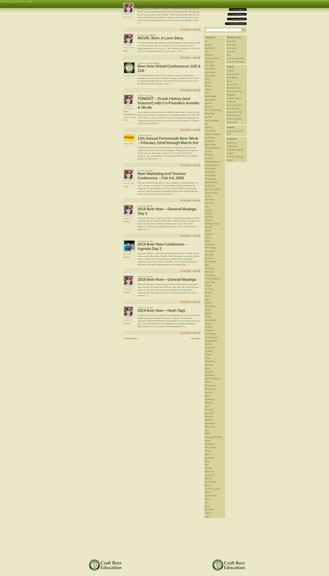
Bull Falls (208, 117)
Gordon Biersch (211, 169)
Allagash (208, 89)
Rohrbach (208, 303)
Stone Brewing (210, 334)
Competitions (210, 399)
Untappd (230, 160)
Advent (207, 499)
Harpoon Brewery (211, 182)
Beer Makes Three (234, 88)
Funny (207, 461)
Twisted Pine (209, 361)
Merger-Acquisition (212, 58)
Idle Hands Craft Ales (213, 189)
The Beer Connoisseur (235, 157)
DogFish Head (210, 144)
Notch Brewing (210, 262)
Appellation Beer (233, 74)
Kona (207, 206)
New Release (210, 62)
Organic (208, 492)
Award (207, 454)
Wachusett (209, 372)
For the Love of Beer (212, 489)
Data (206, 51)
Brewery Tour (210, 427)
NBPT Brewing (210, 248)
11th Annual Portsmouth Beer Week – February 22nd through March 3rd (168, 140)
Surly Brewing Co (211, 337)
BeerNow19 (126, 222)
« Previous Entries (130, 338)
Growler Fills (231, 102)
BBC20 (125, 51)
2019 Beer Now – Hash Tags (161, 310)
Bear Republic (210, 100)
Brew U (207, 485)
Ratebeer (230, 153)
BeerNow (153, 35)
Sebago (208, 310)
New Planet (209, 255)
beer (151, 4)
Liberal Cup (209, 217)
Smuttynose (209, 330)
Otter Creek (209, 272)
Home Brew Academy (235, 150)
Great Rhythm (210, 175)
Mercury (208, 237)
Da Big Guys (209, 141)
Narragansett (209, 244)
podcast (208, 513)
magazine (208, 468)
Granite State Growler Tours (235, 132)
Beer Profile (209, 48)
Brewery (208, 82)
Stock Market (210, 76)
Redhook (208, 286)
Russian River (210, 306)
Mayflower (209, 234)
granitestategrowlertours (130, 114)
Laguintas (208, 210)
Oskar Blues (209, 268)
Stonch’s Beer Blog (234, 119)
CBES (207, 396)
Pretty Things (210, 282)
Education (208, 403)
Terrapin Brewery (211, 341)
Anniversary (209, 410)
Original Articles (211, 496)
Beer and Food (210, 447)
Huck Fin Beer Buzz (234, 105)
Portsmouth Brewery (212, 279)
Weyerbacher (210, 375)
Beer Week (209, 417)
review (207, 506)
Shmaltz (208, 317)
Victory (207, 368)
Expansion (209, 55)
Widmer (208, 382)
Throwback (209, 351)
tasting (207, 441)
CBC (206, 124)
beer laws (208, 45)
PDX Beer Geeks (233, 115)
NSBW (207, 434)
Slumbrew (208, 327)
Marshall (208, 231)
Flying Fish (209, 158)
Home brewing (210, 482)
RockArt (208, 296)
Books (207, 79)
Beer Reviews (232, 48)
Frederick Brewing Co (213, 162)
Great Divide (209, 172)
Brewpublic (231, 95)
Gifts (207, 465)
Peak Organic (210, 275)
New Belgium (210, 251)
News (229, 55)
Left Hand (208, 213)
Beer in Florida (232, 84)
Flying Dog (209, 155)
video (207, 516)
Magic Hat (209, 227)
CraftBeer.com (232, 146)
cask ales (208, 392)
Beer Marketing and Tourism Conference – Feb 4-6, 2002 (162, 175)
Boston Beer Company (213, 110)
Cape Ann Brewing (212, 120)
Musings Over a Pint (234, 112)
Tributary (208, 355)
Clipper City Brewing (212, 134)
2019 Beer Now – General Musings (167, 279)
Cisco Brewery (210, 131)
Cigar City (208, 127)
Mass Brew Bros (233, 109)
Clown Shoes (210, 138)
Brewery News (210, 389)
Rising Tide (209, 289)
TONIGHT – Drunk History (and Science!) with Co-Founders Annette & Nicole (168, 102)
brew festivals (210, 423)
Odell (207, 265)
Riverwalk (208, 293)
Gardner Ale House (212, 165)
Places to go (209, 472)
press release (210, 72)
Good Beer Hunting (234, 98)
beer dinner (209, 413)
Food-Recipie (210, 444)
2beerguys (231, 71)
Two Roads (209, 365)
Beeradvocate (232, 143)
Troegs (207, 358)
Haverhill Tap (210, 186)
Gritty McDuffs (210, 179)
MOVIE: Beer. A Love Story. (161, 38)
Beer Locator (231, 45)
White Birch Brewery (212, 379)
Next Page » (195, 338)
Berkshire (208, 103)
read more (196, 29)
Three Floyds (210, 348)
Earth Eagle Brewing (212, 148)
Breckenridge (210, 113)
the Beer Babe (232, 122)
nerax (207, 430)
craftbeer (126, 111)
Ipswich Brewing (211, 193)
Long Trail (208, 220)
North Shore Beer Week (235, 58)
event (207, 406)
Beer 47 (230, 81)
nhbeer (126, 117)
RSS (241, 4)
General (208, 451)
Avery (207, 93)
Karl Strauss (209, 203)
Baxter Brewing (210, 96)
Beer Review (209, 509)
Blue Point (209, 107)
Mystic (207, 241)
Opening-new (210, 69)
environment (209, 458)
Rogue (207, 299)
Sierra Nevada (210, 320)
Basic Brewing (232, 78)
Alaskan (208, 86)
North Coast (209, 258)
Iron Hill (208, 196)
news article (209, 65)
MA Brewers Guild (211, 224)
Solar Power (209, 475)
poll (206, 503)
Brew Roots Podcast (234, 91)
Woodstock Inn (210, 386)
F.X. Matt (208, 151)
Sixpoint (208, 324)
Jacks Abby (209, 200)
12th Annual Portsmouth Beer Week (168, 7)
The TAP (208, 344)
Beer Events (231, 41)
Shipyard (208, 313)
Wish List (208, 478)
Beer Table (231, 51)
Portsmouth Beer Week (213, 437)
